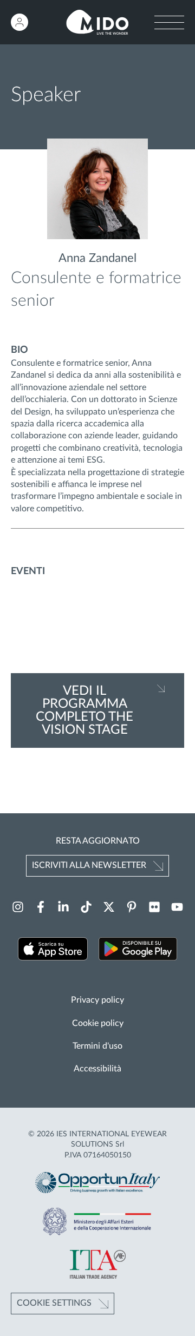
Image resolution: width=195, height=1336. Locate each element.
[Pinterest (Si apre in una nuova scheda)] (131, 907)
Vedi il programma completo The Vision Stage (84, 710)
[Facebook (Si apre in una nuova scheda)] (40, 907)
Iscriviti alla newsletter (89, 865)
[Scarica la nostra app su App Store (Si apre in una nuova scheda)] (53, 950)
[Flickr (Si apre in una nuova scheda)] (154, 907)
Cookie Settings (54, 1303)
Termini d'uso (97, 1046)
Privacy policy (97, 1000)
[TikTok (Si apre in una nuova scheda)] (86, 907)
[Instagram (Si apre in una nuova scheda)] (18, 907)
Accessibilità (97, 1068)
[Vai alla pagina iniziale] (97, 22)
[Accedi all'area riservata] (19, 22)
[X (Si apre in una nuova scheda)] (109, 907)
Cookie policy (97, 1023)
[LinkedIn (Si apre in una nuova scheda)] (63, 907)
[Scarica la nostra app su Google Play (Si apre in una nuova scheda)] (138, 950)
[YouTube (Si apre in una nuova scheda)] (177, 907)
